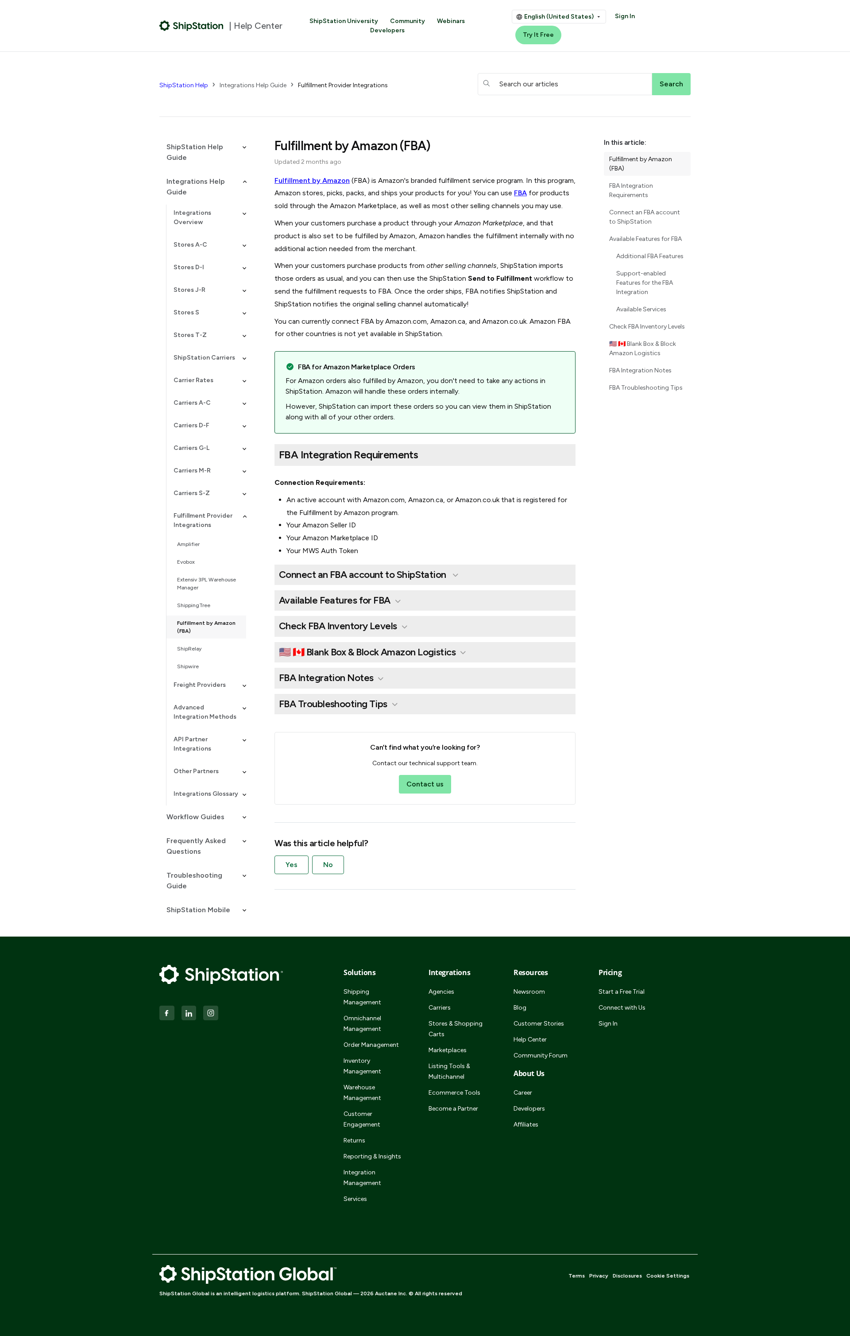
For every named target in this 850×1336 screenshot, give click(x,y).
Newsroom (529, 991)
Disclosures (627, 1276)
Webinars (451, 21)
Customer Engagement (362, 1119)
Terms (576, 1276)
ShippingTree (193, 605)
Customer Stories (539, 1023)
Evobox (186, 562)
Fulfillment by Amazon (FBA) (206, 627)
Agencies (441, 991)
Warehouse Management (362, 1093)
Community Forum (541, 1055)
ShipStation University (343, 21)
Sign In (625, 16)
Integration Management (362, 1178)
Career (523, 1092)
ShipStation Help (183, 85)
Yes (292, 864)
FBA (520, 193)
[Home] (191, 25)
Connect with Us (622, 1007)
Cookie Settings (667, 1276)
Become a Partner (453, 1108)
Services (355, 1199)
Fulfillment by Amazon (312, 180)
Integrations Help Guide (253, 85)
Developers (387, 30)
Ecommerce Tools (454, 1092)
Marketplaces (448, 1050)
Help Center (530, 1039)
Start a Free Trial (622, 991)
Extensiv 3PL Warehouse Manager (206, 584)
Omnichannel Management (362, 1024)
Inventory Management (362, 1066)
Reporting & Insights (372, 1156)
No (328, 864)
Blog (520, 1007)
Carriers (440, 1007)
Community (407, 21)
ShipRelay (189, 649)
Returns (354, 1140)
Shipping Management (362, 997)
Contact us (425, 784)
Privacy (598, 1276)
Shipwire (188, 666)
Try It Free (538, 35)
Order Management (371, 1045)
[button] (202, 152)
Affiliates (526, 1124)
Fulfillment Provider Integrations (343, 85)
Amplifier (188, 544)
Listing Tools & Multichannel (449, 1071)
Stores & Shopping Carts (456, 1029)
